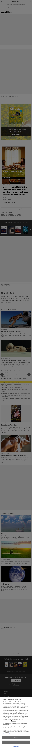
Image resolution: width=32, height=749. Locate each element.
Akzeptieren (16, 737)
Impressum (19, 720)
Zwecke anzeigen (16, 746)
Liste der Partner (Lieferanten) (8, 733)
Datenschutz (14, 720)
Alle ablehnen (16, 742)
